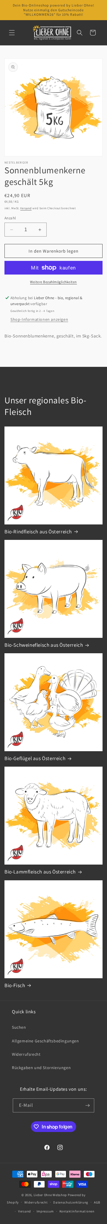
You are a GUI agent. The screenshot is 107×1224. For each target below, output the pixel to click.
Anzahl (10, 218)
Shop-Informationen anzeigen (39, 319)
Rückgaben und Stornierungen (41, 1067)
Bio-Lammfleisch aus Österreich (40, 871)
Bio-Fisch (14, 985)
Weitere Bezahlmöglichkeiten (53, 282)
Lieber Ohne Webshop (50, 1195)
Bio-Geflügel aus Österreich (34, 758)
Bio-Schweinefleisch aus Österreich (43, 645)
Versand (26, 208)
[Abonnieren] (87, 1105)
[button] (11, 32)
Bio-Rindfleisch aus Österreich (38, 531)
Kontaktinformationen (77, 1211)
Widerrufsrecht (26, 1054)
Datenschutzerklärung (70, 1202)
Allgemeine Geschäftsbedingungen (45, 1041)
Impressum (45, 1211)
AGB (97, 1202)
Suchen (19, 1027)
